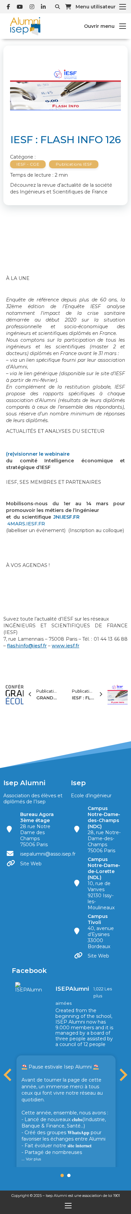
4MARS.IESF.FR (26, 524)
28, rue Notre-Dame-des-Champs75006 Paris (104, 829)
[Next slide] (122, 1074)
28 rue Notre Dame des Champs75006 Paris (37, 829)
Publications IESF (74, 164)
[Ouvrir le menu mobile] (122, 6)
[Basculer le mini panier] (68, 6)
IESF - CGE (27, 164)
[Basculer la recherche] (57, 6)
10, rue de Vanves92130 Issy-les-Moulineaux (104, 883)
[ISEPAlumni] (28, 987)
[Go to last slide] (8, 1074)
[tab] (62, 1175)
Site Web (31, 864)
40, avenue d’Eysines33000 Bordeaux (101, 931)
